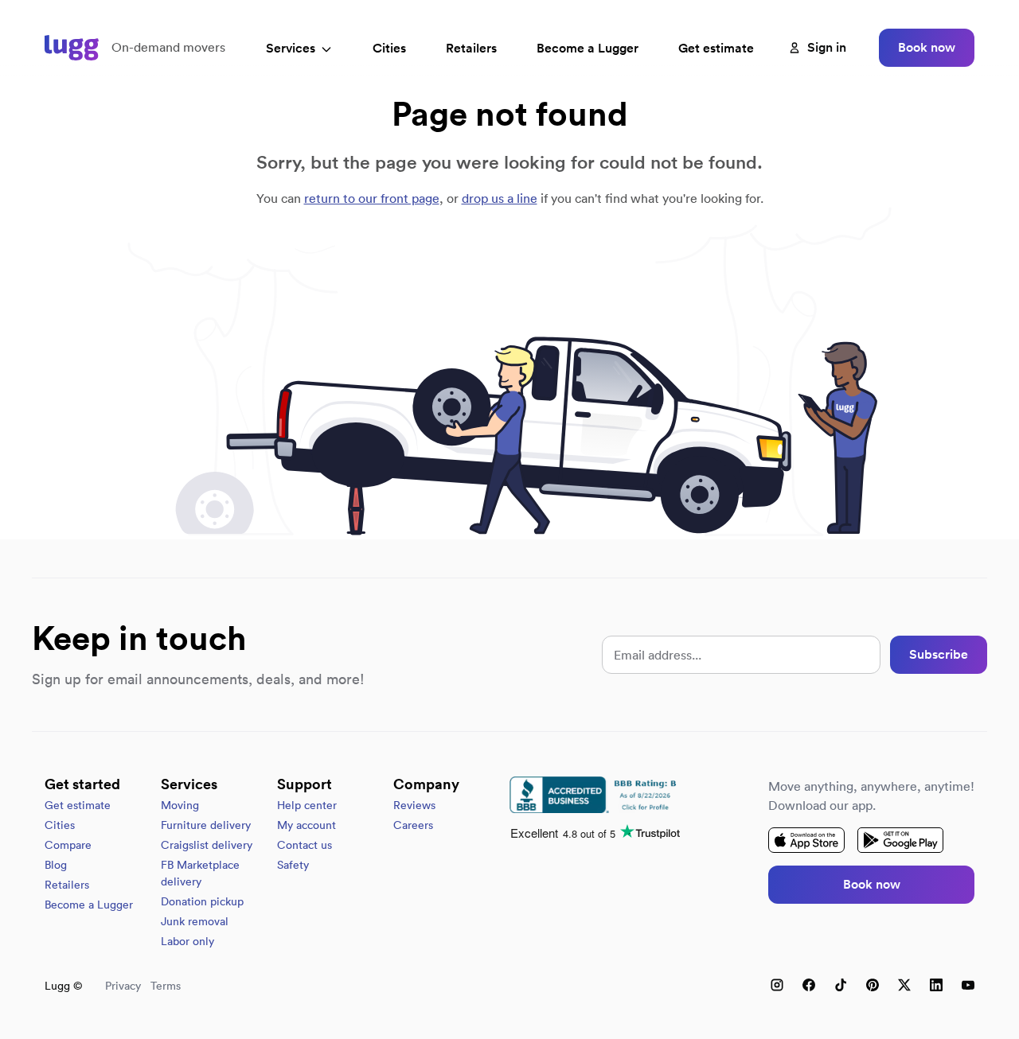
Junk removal (194, 921)
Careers (413, 825)
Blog (56, 865)
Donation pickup (202, 901)
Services (290, 48)
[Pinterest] (872, 985)
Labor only (187, 941)
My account (306, 825)
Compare (68, 845)
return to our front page (371, 198)
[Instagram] (777, 985)
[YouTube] (968, 985)
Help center (307, 805)
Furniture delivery (206, 825)
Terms (165, 986)
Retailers (471, 48)
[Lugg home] (72, 47)
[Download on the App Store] (806, 840)
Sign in (826, 47)
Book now (926, 47)
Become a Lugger (89, 904)
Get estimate (716, 48)
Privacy (123, 986)
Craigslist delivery (206, 845)
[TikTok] (840, 985)
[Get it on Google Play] (900, 840)
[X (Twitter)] (904, 985)
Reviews (414, 805)
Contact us (304, 845)
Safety (293, 865)
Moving (180, 805)
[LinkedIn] (936, 985)
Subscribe (938, 654)
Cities (389, 48)
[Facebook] (808, 985)
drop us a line (499, 198)
